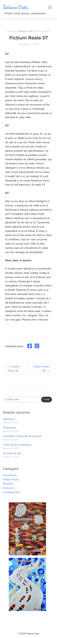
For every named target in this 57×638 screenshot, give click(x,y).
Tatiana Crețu (16, 7)
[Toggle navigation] (49, 7)
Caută (46, 399)
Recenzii (8, 483)
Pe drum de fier (12, 453)
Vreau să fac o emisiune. (17, 444)
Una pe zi (8, 488)
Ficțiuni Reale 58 (41, 369)
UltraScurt (9, 419)
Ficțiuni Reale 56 (13, 369)
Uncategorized (11, 492)
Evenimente (10, 475)
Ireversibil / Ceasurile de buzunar (22, 436)
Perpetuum (9, 427)
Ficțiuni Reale (43, 31)
